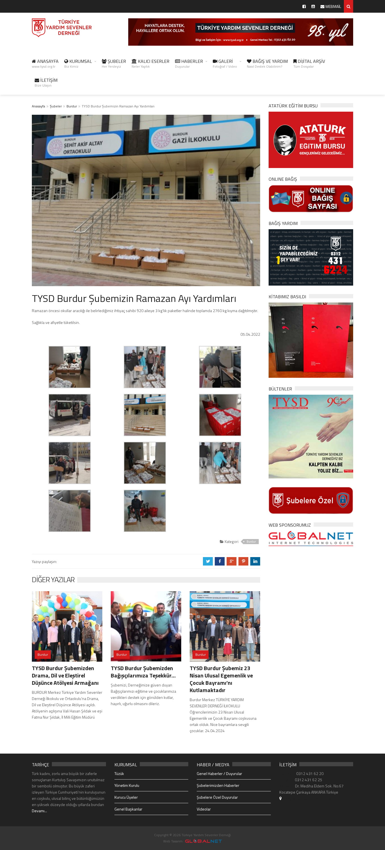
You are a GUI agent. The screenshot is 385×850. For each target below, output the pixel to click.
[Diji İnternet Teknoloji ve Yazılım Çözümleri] (203, 841)
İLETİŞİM (46, 82)
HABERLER (189, 63)
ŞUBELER (114, 63)
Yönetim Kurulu (126, 785)
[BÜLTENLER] (311, 436)
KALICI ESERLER (150, 63)
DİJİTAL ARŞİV (309, 63)
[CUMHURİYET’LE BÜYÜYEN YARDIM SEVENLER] (311, 340)
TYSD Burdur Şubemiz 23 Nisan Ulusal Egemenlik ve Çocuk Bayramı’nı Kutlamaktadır (221, 679)
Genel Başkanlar (128, 809)
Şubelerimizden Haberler (218, 785)
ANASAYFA (45, 63)
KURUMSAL (78, 63)
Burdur (72, 106)
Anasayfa (38, 106)
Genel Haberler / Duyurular (219, 773)
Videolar (204, 809)
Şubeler (56, 106)
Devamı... (39, 811)
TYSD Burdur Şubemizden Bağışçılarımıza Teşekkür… (143, 672)
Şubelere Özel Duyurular (217, 797)
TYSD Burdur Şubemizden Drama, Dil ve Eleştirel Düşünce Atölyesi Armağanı (65, 675)
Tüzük (119, 773)
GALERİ (225, 63)
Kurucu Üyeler (126, 797)
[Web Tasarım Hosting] (311, 538)
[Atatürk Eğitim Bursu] (311, 139)
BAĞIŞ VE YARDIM (267, 63)
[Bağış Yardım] (311, 257)
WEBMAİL (332, 6)
